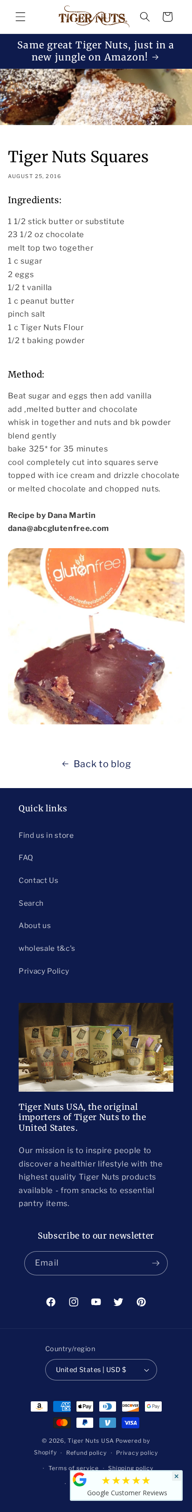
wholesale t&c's (47, 948)
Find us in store (46, 835)
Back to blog (102, 763)
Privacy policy (137, 1452)
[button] (20, 17)
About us (35, 925)
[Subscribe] (155, 1263)
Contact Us (39, 880)
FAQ (26, 857)
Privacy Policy (44, 971)
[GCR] (79, 1479)
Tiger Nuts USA (91, 1440)
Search (31, 903)
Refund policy (86, 1452)
